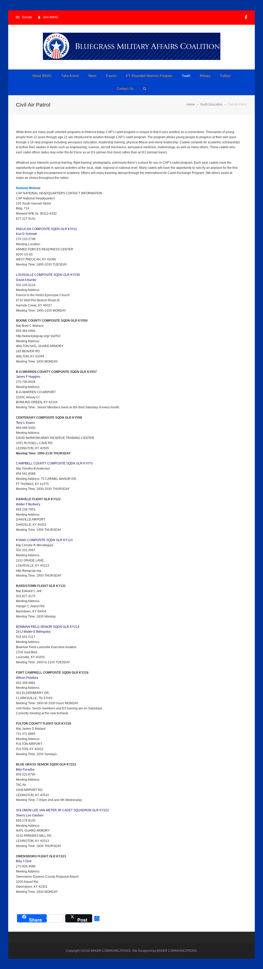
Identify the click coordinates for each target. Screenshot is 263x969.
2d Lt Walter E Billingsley (33, 631)
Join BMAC (51, 17)
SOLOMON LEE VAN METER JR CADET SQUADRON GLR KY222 (62, 810)
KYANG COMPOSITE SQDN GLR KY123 (44, 540)
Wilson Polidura (27, 678)
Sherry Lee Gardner (30, 815)
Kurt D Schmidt (26, 234)
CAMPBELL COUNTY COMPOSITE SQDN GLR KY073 (54, 463)
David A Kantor (26, 280)
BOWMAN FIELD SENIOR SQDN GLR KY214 (47, 627)
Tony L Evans (25, 423)
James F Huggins (28, 376)
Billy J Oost (23, 861)
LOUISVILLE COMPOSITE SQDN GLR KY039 (48, 275)
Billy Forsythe (25, 769)
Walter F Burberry (28, 504)
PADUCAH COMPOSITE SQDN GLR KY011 (46, 229)
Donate (27, 17)
